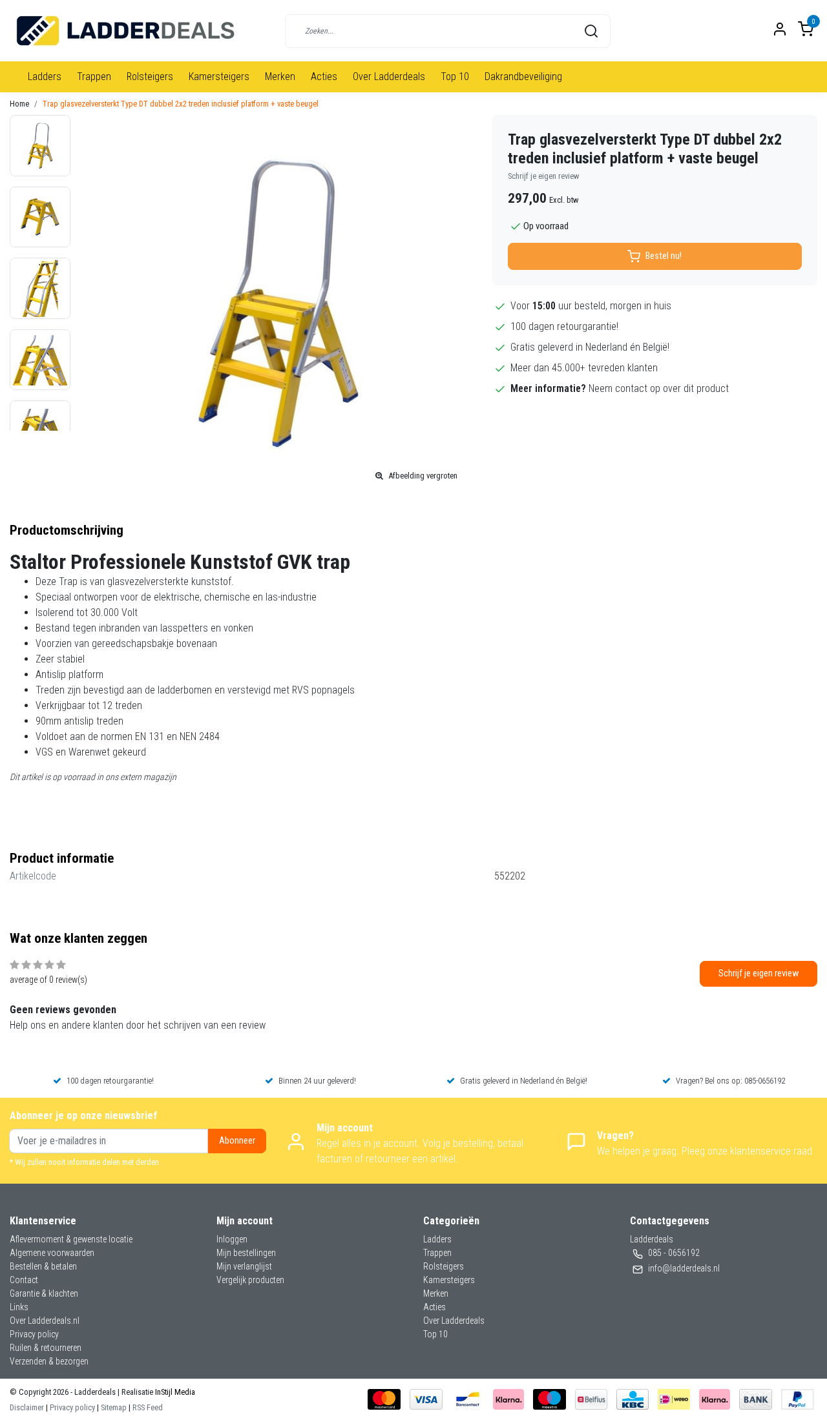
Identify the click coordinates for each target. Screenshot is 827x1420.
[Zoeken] (591, 31)
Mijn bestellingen (246, 1253)
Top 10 (455, 76)
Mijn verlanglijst (244, 1266)
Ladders (44, 76)
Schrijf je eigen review (544, 176)
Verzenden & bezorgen (49, 1361)
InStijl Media (174, 1392)
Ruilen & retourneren (45, 1348)
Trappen (94, 76)
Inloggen (231, 1239)
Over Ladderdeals (389, 76)
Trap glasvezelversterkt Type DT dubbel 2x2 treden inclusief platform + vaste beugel (181, 103)
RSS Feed (147, 1407)
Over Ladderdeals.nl (44, 1320)
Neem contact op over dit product (659, 388)
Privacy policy (34, 1334)
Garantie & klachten (44, 1293)
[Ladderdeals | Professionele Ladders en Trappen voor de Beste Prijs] (126, 31)
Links (19, 1307)
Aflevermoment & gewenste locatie (71, 1239)
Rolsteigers (150, 76)
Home (19, 103)
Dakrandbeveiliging (523, 76)
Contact (24, 1280)
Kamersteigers (219, 76)
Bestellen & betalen (43, 1266)
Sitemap (114, 1407)
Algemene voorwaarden (52, 1253)
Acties (324, 76)
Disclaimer (27, 1407)
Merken (280, 76)
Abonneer (237, 1140)
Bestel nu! (663, 256)
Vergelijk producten (250, 1280)
